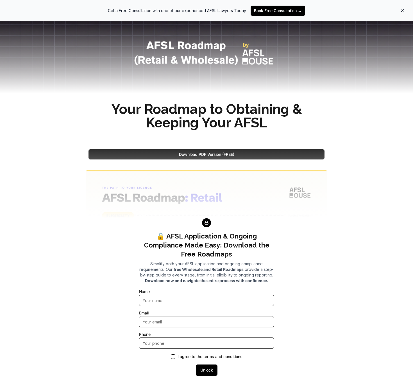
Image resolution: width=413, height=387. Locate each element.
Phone (145, 334)
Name (144, 291)
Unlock (206, 370)
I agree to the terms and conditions (210, 357)
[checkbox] (173, 356)
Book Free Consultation (278, 10)
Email (144, 312)
